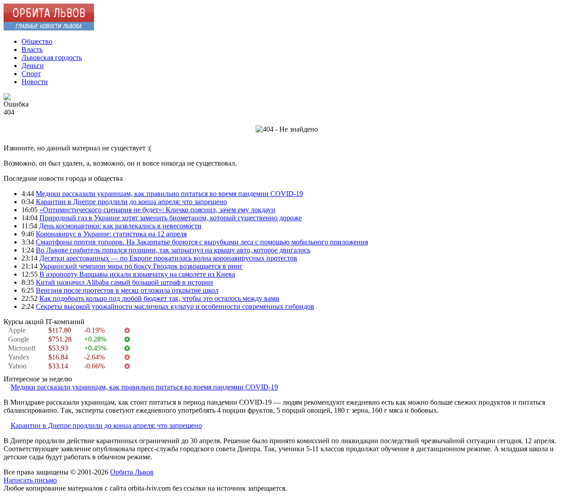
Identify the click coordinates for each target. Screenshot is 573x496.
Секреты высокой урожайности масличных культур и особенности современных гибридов (175, 306)
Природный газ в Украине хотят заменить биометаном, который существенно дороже (170, 218)
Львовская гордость (51, 57)
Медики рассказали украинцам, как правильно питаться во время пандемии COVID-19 (169, 193)
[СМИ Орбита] (49, 28)
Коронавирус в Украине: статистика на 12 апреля (111, 234)
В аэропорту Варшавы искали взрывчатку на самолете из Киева (137, 274)
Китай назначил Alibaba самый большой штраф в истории (124, 282)
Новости (34, 82)
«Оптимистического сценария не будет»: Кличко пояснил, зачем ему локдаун (157, 210)
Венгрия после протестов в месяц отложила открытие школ (127, 290)
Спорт (31, 73)
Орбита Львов (132, 472)
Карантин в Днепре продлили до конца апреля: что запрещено (131, 201)
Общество (36, 41)
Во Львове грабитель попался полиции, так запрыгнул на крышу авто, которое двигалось (173, 250)
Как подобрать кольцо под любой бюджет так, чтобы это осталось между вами (159, 298)
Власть (32, 49)
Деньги (32, 65)
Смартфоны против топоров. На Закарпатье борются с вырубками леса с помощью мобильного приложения (202, 242)
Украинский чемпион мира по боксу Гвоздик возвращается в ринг (141, 266)
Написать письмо (30, 480)
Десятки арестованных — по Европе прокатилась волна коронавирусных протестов (168, 258)
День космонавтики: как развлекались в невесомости (120, 226)
